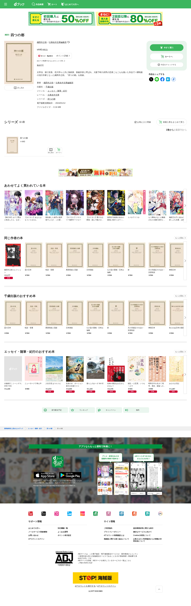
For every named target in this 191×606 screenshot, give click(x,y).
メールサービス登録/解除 (37, 532)
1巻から (170, 130)
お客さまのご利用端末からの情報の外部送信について (147, 540)
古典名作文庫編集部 (58, 42)
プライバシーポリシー (112, 532)
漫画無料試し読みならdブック (13, 428)
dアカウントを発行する (85, 586)
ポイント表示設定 (64, 535)
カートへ (169, 56)
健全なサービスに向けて (142, 532)
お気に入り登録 (144, 122)
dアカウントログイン (36, 539)
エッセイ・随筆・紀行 (57, 91)
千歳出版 (49, 87)
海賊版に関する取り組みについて (116, 539)
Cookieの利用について (142, 535)
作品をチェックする (168, 65)
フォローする (68, 42)
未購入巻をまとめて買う (173, 122)
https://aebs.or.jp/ (86, 563)
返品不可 (40, 65)
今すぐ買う (169, 47)
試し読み (20, 88)
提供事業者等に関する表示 (143, 528)
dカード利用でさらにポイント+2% (50, 61)
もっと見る (179, 238)
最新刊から (181, 130)
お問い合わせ (33, 535)
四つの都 (24, 138)
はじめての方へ (34, 528)
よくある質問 (63, 532)
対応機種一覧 (63, 528)
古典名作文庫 (53, 95)
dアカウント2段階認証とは (114, 535)
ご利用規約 (108, 528)
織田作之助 (42, 42)
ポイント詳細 (62, 56)
